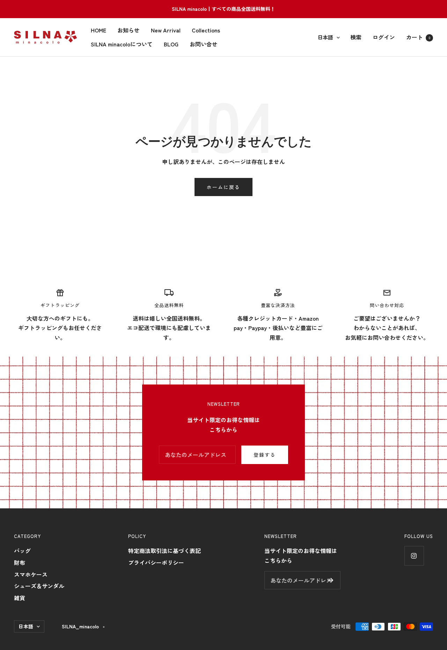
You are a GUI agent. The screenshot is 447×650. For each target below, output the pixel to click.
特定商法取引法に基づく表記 (164, 550)
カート (418, 36)
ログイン (384, 36)
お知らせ (128, 30)
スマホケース (30, 574)
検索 (355, 36)
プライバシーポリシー (156, 562)
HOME (98, 30)
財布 (19, 562)
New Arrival (166, 30)
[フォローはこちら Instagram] (414, 555)
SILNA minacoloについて (122, 43)
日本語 (325, 36)
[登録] (331, 580)
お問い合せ (204, 43)
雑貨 (19, 597)
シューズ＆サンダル (39, 586)
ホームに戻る (223, 187)
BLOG (171, 43)
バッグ (22, 550)
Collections (206, 30)
